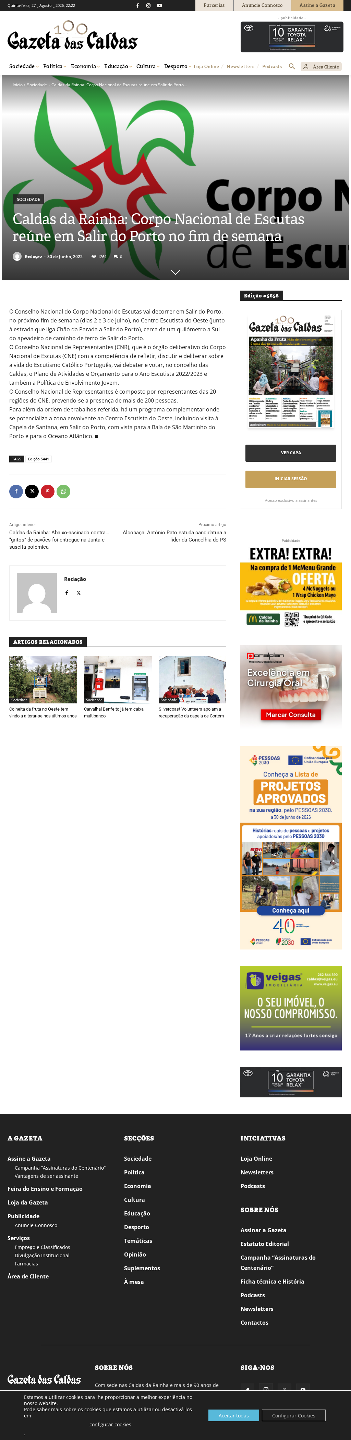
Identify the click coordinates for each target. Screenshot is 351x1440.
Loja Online (256, 1158)
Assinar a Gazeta (264, 1230)
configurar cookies (110, 1424)
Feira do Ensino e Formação (45, 1189)
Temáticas (138, 1241)
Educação (137, 1213)
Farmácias (26, 1263)
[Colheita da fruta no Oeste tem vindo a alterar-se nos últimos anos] (43, 679)
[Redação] (18, 256)
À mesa (134, 1282)
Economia (137, 1186)
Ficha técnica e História (272, 1281)
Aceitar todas (234, 1415)
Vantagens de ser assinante (46, 1176)
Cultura (134, 1199)
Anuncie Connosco (36, 1225)
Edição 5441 (38, 458)
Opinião (135, 1254)
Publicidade (23, 1216)
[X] (32, 491)
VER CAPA (291, 453)
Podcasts (253, 1186)
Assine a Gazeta (29, 1158)
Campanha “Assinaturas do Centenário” (60, 1167)
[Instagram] (148, 5)
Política (134, 1172)
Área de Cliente (28, 1276)
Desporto (136, 1227)
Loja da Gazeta (28, 1202)
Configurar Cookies (293, 1415)
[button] (292, 67)
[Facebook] (137, 5)
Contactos (254, 1322)
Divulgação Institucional (42, 1255)
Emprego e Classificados (42, 1247)
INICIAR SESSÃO (291, 479)
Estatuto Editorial (265, 1244)
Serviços (19, 1238)
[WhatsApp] (63, 491)
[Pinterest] (48, 491)
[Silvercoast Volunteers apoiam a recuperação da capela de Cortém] (193, 679)
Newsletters (257, 1172)
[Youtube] (159, 5)
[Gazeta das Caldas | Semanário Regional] (73, 35)
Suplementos (142, 1268)
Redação (33, 256)
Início (18, 85)
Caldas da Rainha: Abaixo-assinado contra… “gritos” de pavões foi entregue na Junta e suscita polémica (59, 540)
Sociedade (37, 85)
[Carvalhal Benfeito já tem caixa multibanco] (118, 679)
